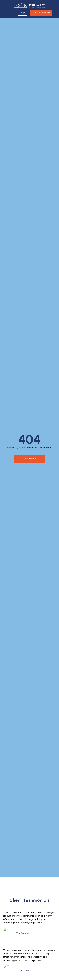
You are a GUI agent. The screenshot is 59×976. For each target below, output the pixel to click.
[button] (9, 12)
